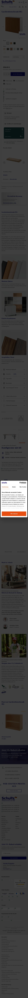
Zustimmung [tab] (5, 487)
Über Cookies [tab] (23, 487)
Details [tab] (14, 487)
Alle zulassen (14, 513)
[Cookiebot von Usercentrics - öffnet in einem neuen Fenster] (19, 483)
